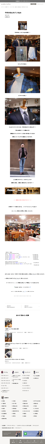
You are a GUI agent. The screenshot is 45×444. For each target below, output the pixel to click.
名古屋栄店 (36, 411)
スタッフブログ (26, 375)
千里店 (3, 416)
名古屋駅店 (4, 413)
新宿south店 (26, 406)
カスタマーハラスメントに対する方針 (24, 425)
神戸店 (14, 416)
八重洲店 (4, 403)
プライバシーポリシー (11, 425)
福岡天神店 (4, 418)
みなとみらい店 (26, 411)
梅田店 (24, 413)
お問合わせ (36, 378)
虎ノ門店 (14, 403)
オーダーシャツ (5, 378)
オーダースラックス (6, 383)
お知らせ (25, 383)
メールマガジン (26, 385)
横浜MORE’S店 (16, 411)
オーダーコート (5, 388)
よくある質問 (36, 375)
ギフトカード (26, 390)
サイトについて (36, 425)
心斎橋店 (36, 413)
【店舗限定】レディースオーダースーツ (22, 1)
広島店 (24, 416)
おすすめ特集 (26, 378)
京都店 (14, 413)
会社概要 (3, 425)
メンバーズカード (26, 388)
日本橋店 (25, 408)
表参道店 (14, 408)
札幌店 (3, 401)
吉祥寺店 (4, 411)
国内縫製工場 (15, 383)
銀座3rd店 (25, 403)
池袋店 (3, 408)
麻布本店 (25, 401)
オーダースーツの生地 (17, 380)
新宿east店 (15, 406)
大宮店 (14, 401)
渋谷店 (35, 406)
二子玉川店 (36, 408)
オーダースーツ (5, 375)
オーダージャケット (6, 380)
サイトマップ (18, 427)
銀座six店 (36, 403)
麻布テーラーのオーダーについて (17, 376)
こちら (33, 274)
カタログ (25, 380)
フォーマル (4, 385)
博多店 (35, 416)
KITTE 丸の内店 (37, 401)
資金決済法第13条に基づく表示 (8, 427)
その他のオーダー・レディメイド (6, 391)
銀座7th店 (4, 406)
